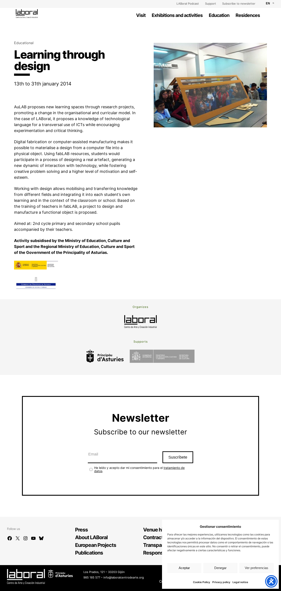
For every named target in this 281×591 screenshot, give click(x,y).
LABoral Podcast (188, 3)
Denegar (220, 568)
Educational (24, 43)
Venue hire (155, 530)
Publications (89, 553)
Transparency (158, 545)
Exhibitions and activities (177, 15)
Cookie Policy (201, 582)
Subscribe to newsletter (238, 3)
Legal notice (240, 582)
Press (81, 530)
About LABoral (91, 537)
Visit (141, 15)
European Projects (95, 545)
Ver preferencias (256, 568)
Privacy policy (221, 582)
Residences (248, 15)
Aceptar (184, 568)
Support (210, 3)
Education (219, 15)
